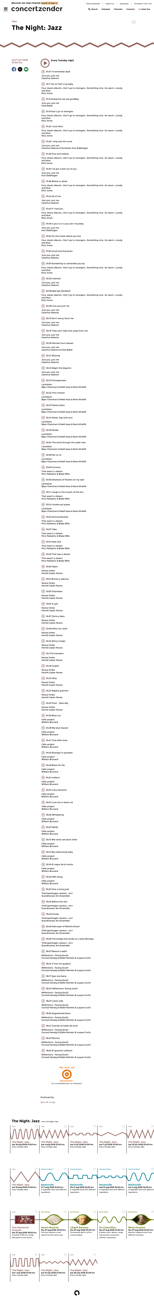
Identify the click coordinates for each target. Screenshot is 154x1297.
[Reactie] (26, 69)
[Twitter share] (20, 69)
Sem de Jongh (48, 1102)
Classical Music (47, 1169)
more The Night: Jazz (49, 1122)
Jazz (14, 21)
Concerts (130, 9)
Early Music (45, 1212)
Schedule (106, 9)
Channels (118, 9)
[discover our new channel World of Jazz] (49, 3)
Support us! (110, 4)
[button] (45, 63)
